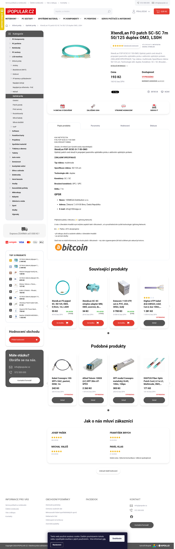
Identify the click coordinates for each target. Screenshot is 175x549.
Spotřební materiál (19, 144)
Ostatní (15, 100)
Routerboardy (18, 113)
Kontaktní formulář (25, 380)
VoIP (14, 127)
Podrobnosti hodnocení (130, 46)
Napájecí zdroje (18, 83)
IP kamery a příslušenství (22, 78)
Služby (14, 210)
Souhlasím (117, 538)
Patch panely (17, 105)
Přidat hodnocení (18, 340)
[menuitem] (12, 18)
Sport (14, 205)
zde (103, 539)
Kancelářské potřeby (20, 188)
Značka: (148, 47)
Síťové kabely (17, 118)
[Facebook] (131, 516)
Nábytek (15, 197)
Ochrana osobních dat (54, 509)
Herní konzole (17, 179)
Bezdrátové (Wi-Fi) (19, 70)
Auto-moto (16, 157)
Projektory (16, 140)
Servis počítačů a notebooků (15, 3)
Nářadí (15, 92)
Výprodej (15, 214)
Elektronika (16, 175)
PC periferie (16, 44)
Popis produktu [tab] (63, 126)
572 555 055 (20, 372)
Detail (154, 323)
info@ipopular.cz (22, 367)
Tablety (15, 153)
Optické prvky (18, 96)
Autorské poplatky (52, 524)
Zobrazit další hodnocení (108, 471)
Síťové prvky (16, 61)
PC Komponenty (18, 39)
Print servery (17, 109)
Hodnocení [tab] (125, 126)
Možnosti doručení (153, 81)
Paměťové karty (18, 135)
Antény (15, 65)
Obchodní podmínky (53, 505)
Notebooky (16, 48)
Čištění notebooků (36, 3)
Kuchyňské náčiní (18, 166)
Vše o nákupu (52, 3)
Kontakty (63, 3)
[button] (108, 333)
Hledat (109, 11)
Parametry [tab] (95, 126)
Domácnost (16, 162)
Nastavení (57, 545)
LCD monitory (17, 57)
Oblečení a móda (18, 201)
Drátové (16, 74)
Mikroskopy (16, 192)
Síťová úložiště (18, 122)
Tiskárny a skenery (19, 149)
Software (15, 131)
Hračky (14, 184)
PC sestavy (16, 52)
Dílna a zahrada (18, 170)
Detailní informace (118, 66)
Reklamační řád (51, 516)
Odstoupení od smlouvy (54, 520)
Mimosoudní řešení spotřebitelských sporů (61, 512)
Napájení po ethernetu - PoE (23, 87)
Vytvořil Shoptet (145, 546)
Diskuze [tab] (153, 126)
